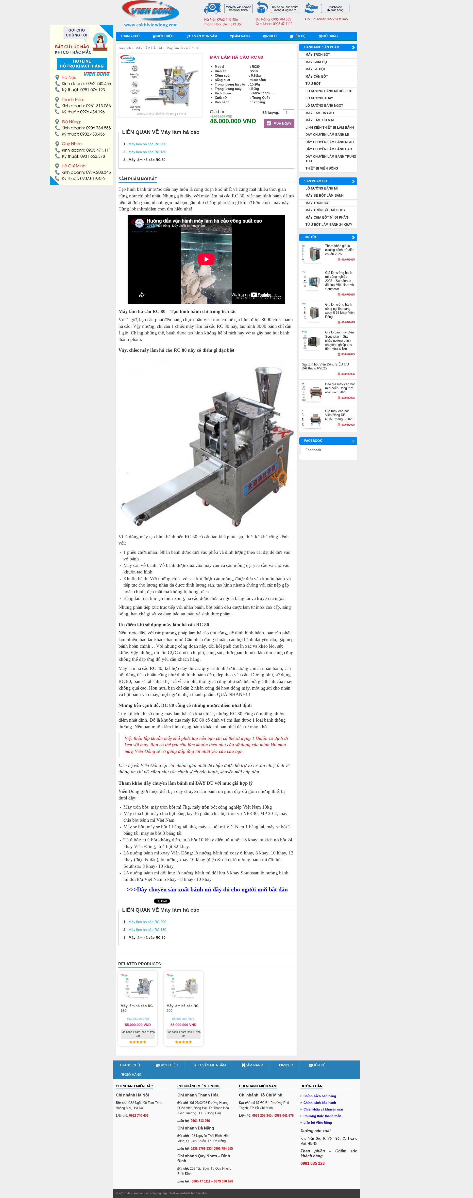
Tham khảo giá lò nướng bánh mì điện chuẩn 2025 (339, 250)
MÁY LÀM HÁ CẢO (149, 48)
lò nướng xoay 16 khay (183, 859)
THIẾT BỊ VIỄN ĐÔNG (321, 168)
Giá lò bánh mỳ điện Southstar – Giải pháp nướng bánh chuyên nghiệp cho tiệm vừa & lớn (339, 340)
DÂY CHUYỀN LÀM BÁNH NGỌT (329, 142)
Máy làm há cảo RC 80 (147, 160)
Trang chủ (130, 36)
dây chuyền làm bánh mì (199, 791)
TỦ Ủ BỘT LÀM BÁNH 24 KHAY (328, 224)
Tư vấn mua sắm (202, 36)
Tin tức (310, 237)
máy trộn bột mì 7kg (170, 807)
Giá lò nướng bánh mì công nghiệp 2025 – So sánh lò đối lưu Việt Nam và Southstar (339, 281)
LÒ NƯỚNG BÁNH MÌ (321, 188)
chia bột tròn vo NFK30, (235, 813)
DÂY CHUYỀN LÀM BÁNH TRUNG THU (330, 159)
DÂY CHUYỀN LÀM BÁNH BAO (328, 149)
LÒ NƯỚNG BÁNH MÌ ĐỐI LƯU (328, 91)
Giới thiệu (164, 36)
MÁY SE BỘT (315, 69)
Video (272, 36)
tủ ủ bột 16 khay (241, 839)
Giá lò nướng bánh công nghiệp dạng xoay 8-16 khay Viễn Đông (340, 311)
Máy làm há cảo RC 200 (147, 144)
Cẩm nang (241, 36)
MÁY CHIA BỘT (317, 62)
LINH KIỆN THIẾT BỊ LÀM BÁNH (329, 127)
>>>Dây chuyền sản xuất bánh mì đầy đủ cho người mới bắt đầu (207, 889)
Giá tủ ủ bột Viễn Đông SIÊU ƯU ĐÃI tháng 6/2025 (325, 366)
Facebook (313, 450)
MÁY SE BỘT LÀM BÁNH (324, 195)
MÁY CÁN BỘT (316, 76)
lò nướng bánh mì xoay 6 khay (223, 852)
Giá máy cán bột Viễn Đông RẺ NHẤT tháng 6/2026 (339, 415)
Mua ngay (281, 123)
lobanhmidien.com (148, 208)
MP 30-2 (268, 813)
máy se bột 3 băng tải (161, 833)
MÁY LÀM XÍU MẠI (319, 120)
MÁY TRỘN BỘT (317, 54)
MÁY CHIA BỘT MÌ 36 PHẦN (326, 217)
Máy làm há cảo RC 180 (147, 152)
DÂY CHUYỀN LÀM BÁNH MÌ (327, 135)
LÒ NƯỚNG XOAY (319, 98)
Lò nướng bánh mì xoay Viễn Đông (157, 852)
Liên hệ (299, 36)
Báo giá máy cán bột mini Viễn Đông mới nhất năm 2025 (340, 388)
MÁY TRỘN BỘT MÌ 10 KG (325, 210)
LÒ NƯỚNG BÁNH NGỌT (324, 105)
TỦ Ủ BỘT (313, 84)
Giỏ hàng (330, 36)
